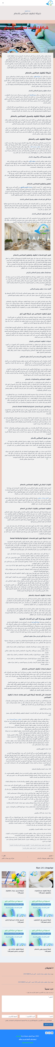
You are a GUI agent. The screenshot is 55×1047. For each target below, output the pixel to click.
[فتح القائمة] (3, 3)
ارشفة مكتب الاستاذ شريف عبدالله (27, 1039)
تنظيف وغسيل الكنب (35, 146)
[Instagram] (49, 1033)
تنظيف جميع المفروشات (15, 719)
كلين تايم (18, 1036)
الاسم (51, 1016)
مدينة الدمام (33, 95)
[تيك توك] (46, 1033)
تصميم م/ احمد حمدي (27, 1042)
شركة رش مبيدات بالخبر (8, 857)
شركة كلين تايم (35, 622)
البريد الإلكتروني (30, 1016)
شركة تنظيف (37, 76)
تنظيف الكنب (32, 161)
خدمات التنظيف (27, 11)
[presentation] (41, 879)
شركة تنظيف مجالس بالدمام (29, 848)
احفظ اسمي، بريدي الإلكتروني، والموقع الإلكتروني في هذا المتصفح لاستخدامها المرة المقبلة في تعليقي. (28, 1020)
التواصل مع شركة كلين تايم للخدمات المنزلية (19, 845)
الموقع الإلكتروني (12, 1016)
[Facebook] (52, 1033)
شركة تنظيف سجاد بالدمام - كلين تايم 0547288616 (36, 974)
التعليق (50, 997)
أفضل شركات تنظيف (43, 498)
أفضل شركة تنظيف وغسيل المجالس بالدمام (40, 845)
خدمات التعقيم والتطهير (26, 187)
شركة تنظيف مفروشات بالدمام (45, 857)
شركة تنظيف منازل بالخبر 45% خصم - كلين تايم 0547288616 (34, 982)
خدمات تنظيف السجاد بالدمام (44, 848)
